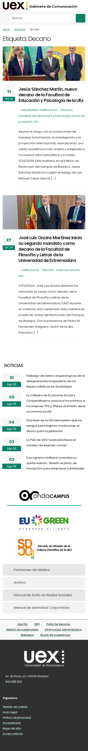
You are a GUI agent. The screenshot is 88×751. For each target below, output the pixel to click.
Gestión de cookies (15, 707)
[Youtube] (45, 697)
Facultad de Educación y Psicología (45, 116)
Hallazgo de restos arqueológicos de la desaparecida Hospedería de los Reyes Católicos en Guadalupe (55, 381)
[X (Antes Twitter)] (32, 697)
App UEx (22, 624)
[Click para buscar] (67, 18)
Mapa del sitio (12, 728)
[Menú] (80, 18)
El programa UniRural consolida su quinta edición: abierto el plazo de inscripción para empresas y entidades (55, 463)
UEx (36, 122)
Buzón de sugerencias (55, 635)
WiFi (37, 624)
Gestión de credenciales (21, 629)
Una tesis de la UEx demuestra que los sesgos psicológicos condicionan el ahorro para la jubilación (54, 425)
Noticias (19, 29)
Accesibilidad (12, 723)
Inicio (6, 29)
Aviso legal (10, 712)
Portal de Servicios (58, 624)
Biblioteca (27, 635)
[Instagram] (38, 697)
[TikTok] (51, 697)
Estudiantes (29, 110)
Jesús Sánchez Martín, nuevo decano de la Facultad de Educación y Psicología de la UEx (51, 95)
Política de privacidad (17, 717)
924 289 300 (13, 681)
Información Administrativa (63, 629)
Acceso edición (13, 734)
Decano (66, 110)
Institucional (48, 110)
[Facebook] (25, 697)
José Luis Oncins (67, 270)
